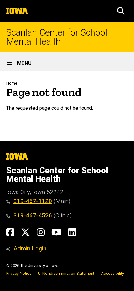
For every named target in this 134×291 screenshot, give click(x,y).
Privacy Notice (18, 273)
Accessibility (112, 273)
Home (11, 83)
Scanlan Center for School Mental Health (56, 37)
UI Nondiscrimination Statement (66, 273)
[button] (121, 11)
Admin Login (29, 248)
